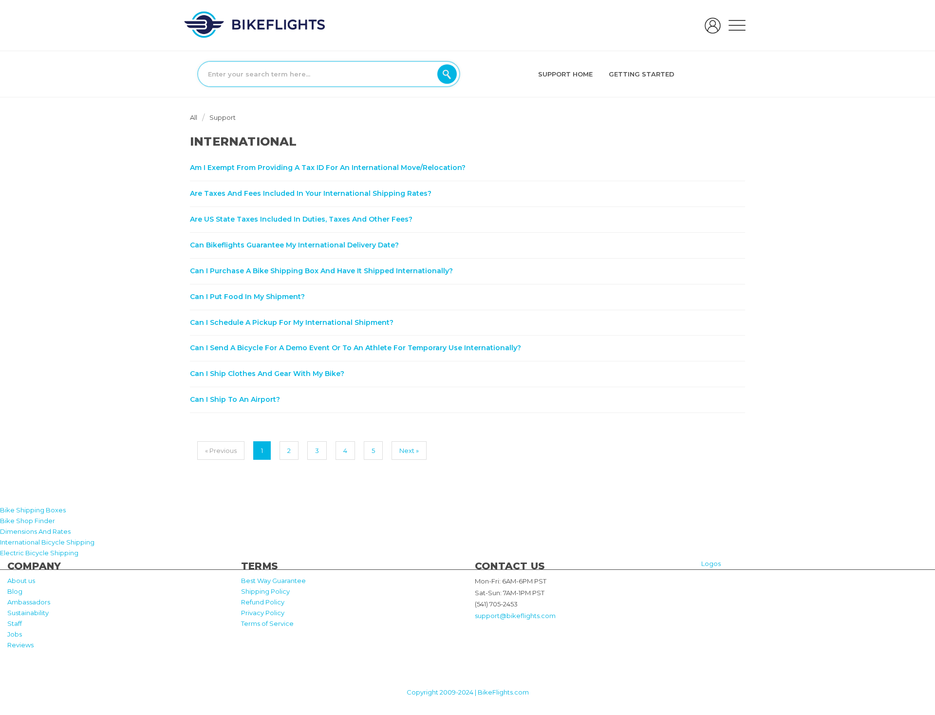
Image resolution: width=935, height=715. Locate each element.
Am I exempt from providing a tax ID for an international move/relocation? (328, 167)
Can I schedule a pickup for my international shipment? (291, 322)
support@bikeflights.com (515, 616)
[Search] (447, 74)
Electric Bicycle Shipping (39, 553)
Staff (14, 623)
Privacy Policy (262, 613)
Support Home (565, 74)
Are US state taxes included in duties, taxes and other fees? (301, 219)
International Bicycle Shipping (47, 542)
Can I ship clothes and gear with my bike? (267, 373)
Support (222, 117)
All (194, 117)
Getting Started (641, 74)
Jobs (14, 634)
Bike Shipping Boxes (33, 510)
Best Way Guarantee (273, 580)
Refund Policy (262, 602)
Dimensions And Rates (35, 531)
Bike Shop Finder (27, 521)
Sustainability (28, 613)
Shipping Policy (265, 591)
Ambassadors (28, 602)
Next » (409, 450)
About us (21, 580)
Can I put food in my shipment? (247, 296)
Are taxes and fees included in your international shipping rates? (310, 193)
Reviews (20, 645)
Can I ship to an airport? (235, 399)
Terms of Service (267, 623)
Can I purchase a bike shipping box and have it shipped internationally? (321, 270)
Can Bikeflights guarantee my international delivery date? (294, 245)
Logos (711, 563)
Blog (14, 591)
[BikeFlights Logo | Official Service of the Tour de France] (254, 24)
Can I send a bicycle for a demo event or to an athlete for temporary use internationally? (355, 347)
